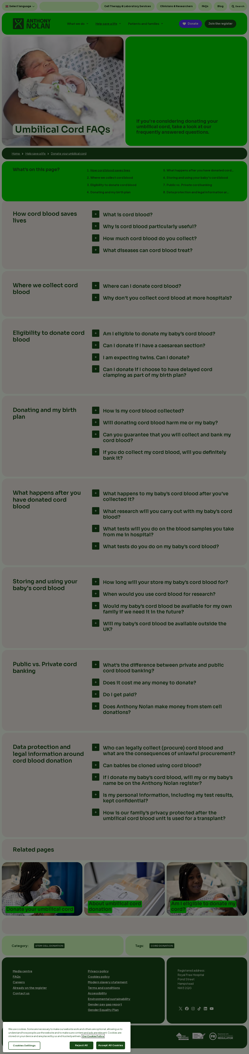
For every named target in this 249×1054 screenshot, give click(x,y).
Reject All (81, 1045)
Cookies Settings (24, 1045)
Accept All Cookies (110, 1045)
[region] (67, 1037)
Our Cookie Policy (93, 1036)
